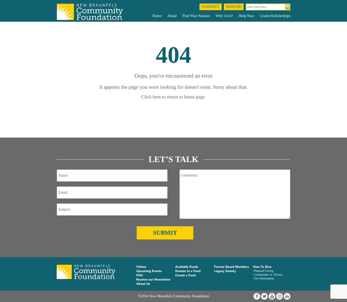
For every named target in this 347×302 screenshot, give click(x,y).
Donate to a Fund (188, 271)
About (172, 16)
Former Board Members (231, 267)
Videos (141, 267)
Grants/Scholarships (275, 16)
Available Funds (186, 267)
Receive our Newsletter (153, 279)
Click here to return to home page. (173, 97)
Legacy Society (225, 271)
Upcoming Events (149, 271)
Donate (233, 7)
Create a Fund (185, 275)
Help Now (246, 16)
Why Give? (224, 16)
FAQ (139, 275)
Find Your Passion (196, 16)
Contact (210, 7)
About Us (143, 284)
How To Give (262, 267)
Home (157, 16)
